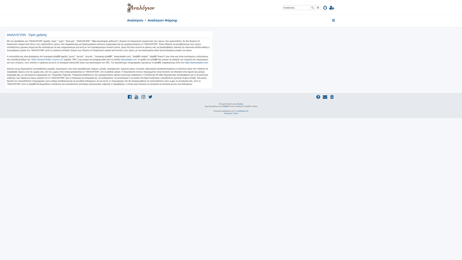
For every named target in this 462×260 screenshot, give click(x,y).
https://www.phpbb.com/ (196, 62)
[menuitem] (325, 8)
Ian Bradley (238, 104)
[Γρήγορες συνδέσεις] (334, 20)
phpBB (225, 106)
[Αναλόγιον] (141, 7)
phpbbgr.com (242, 111)
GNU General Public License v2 (47, 59)
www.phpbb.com (129, 59)
